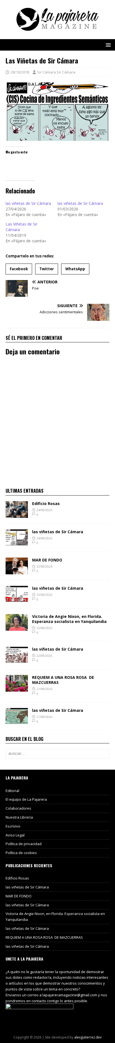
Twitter (46, 268)
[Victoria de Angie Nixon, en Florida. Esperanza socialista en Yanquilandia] (17, 627)
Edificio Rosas (46, 503)
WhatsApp (75, 268)
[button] (107, 45)
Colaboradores (18, 808)
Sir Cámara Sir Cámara (56, 72)
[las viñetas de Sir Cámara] (17, 542)
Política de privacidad (24, 843)
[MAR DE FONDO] (17, 570)
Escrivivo (13, 826)
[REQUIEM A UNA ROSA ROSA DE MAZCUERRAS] (17, 688)
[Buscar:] (57, 753)
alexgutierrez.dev (88, 1037)
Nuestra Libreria (19, 817)
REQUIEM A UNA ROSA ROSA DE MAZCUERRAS (63, 680)
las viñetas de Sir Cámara (28, 203)
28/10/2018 (20, 72)
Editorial (12, 790)
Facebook (19, 268)
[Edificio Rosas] (17, 514)
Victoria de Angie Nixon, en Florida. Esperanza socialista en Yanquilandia (69, 619)
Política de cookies (21, 852)
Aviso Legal (15, 835)
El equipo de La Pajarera (26, 799)
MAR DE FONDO (47, 560)
